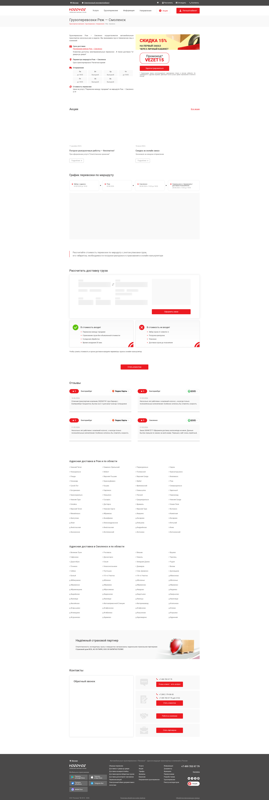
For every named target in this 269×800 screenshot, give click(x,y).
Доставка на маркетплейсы (119, 771)
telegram (192, 779)
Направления (145, 10)
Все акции (195, 109)
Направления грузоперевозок (149, 779)
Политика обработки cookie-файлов (132, 798)
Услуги (96, 10)
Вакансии (142, 777)
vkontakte (189, 779)
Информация (128, 10)
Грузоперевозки (111, 10)
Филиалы (142, 774)
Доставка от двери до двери (119, 768)
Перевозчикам (169, 774)
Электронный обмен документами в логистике (121, 783)
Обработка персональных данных (188, 798)
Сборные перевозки (116, 766)
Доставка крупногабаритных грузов (121, 774)
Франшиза (167, 771)
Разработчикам (169, 777)
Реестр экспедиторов (171, 782)
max (198, 779)
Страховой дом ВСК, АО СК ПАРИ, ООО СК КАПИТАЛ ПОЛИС (100, 649)
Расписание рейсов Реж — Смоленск (87, 49)
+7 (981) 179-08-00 (166, 694)
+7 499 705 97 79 (165, 679)
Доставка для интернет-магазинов (121, 777)
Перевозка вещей (115, 779)
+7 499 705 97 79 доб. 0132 (169, 698)
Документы (168, 768)
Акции (141, 768)
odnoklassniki (195, 779)
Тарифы (141, 771)
